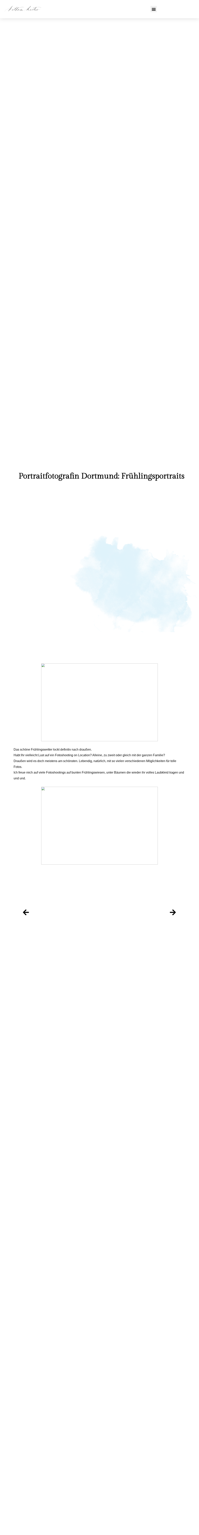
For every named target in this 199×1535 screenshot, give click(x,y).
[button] (153, 9)
